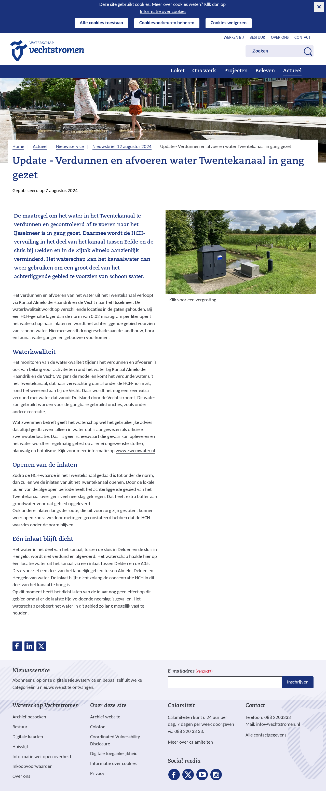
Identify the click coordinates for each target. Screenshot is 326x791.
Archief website (105, 717)
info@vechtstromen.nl (278, 724)
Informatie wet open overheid (41, 757)
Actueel (292, 71)
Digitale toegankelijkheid (114, 754)
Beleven (265, 71)
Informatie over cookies (163, 11)
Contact (302, 38)
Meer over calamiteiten (190, 742)
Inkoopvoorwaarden (32, 766)
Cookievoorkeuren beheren (166, 23)
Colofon (97, 727)
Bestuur (257, 38)
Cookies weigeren (229, 23)
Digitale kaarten (27, 737)
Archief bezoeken (29, 717)
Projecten (236, 71)
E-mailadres (190, 671)
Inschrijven (297, 682)
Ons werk (204, 71)
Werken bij (234, 38)
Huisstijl (20, 747)
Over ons (280, 38)
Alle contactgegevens (266, 735)
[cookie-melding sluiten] (319, 7)
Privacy (97, 773)
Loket (177, 71)
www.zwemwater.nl (135, 451)
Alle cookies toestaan (101, 23)
